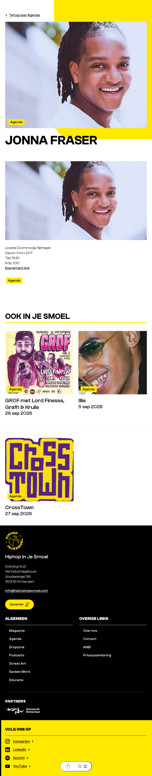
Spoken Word (19, 672)
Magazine (17, 631)
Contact (90, 639)
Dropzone (16, 647)
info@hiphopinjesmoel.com (26, 591)
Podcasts (16, 655)
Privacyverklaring (97, 655)
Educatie (16, 680)
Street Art (17, 663)
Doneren (17, 604)
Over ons (90, 631)
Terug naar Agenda (24, 15)
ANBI (87, 647)
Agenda (16, 122)
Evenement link (17, 268)
